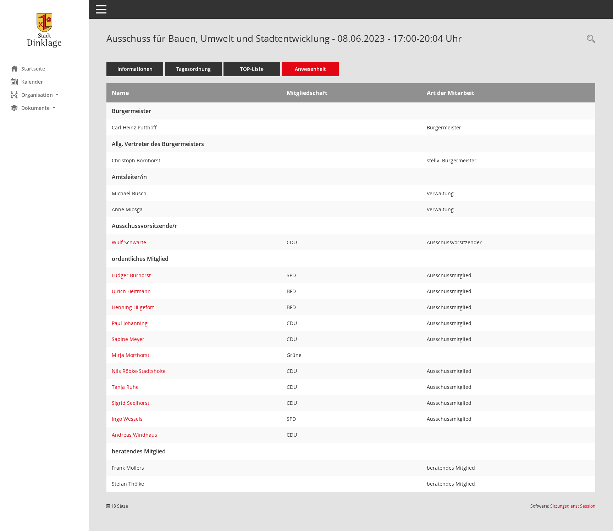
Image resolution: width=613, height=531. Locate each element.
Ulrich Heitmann (131, 291)
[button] (44, 94)
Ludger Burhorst (131, 275)
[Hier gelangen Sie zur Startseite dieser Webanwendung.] (44, 30)
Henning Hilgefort (133, 307)
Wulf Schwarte (129, 242)
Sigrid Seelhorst (130, 402)
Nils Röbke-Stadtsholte (139, 371)
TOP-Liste (252, 69)
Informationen (135, 69)
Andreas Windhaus (134, 434)
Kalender (32, 81)
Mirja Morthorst (130, 355)
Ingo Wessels (127, 418)
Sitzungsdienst (572, 506)
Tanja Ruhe (125, 387)
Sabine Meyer (128, 339)
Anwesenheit (310, 69)
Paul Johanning (130, 323)
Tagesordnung (193, 69)
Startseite (33, 68)
